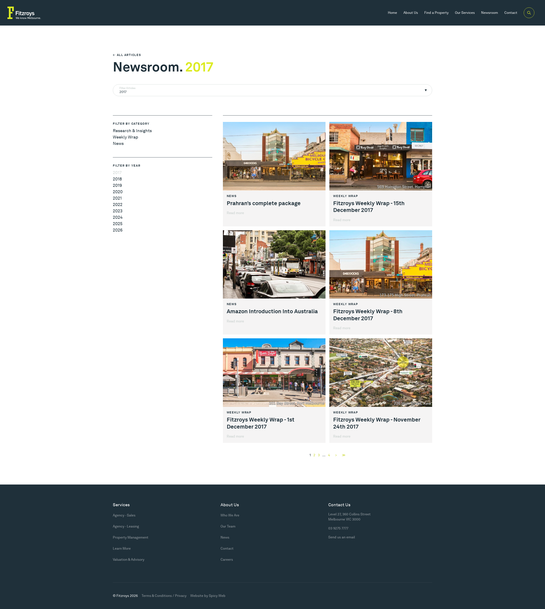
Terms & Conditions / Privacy (164, 596)
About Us (410, 13)
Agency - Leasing (126, 526)
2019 (117, 185)
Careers (227, 560)
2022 (117, 204)
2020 (118, 191)
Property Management (130, 537)
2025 (117, 223)
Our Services (465, 13)
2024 (118, 217)
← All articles (127, 55)
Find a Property (436, 13)
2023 (117, 210)
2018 (117, 179)
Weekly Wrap (125, 137)
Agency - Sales (124, 515)
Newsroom (489, 13)
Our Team (228, 526)
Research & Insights (132, 130)
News (118, 143)
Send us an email (341, 537)
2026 (118, 230)
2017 (117, 172)
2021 (117, 198)
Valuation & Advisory (128, 560)
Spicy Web (217, 596)
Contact (510, 13)
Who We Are (230, 515)
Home (392, 13)
